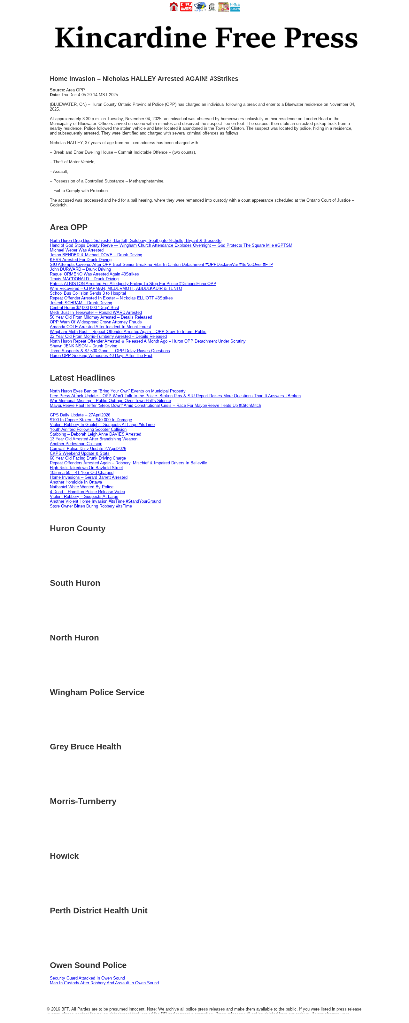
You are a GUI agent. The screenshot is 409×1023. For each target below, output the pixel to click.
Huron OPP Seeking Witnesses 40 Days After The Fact (101, 355)
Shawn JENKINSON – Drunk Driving (83, 346)
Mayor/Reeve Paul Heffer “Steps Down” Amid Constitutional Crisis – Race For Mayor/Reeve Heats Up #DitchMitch (155, 405)
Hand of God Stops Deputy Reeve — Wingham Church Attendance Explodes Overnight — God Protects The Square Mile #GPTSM (171, 245)
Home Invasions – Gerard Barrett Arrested (88, 477)
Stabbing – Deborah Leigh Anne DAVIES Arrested (95, 434)
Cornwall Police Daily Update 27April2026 (88, 448)
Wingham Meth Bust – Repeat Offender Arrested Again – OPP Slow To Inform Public (128, 331)
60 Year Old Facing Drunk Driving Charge (88, 458)
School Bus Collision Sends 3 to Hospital (88, 293)
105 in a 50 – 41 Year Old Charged (81, 472)
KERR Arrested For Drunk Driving (81, 259)
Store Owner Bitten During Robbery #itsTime (91, 506)
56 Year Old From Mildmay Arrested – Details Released (101, 317)
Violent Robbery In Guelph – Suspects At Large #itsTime (102, 424)
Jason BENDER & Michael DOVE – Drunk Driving (96, 254)
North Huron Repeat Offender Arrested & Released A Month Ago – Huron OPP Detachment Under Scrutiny (148, 341)
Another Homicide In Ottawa (76, 482)
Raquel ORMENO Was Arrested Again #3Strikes (94, 274)
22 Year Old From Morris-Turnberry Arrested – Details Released (108, 336)
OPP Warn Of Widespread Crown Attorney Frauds (96, 322)
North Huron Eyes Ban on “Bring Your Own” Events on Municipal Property (118, 391)
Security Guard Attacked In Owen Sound (87, 978)
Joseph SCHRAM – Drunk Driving (81, 302)
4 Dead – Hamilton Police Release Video (87, 491)
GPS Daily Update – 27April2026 (80, 415)
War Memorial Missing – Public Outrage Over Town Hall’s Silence (110, 400)
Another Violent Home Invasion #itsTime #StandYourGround (105, 501)
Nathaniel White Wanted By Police (81, 486)
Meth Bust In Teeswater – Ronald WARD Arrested (96, 312)
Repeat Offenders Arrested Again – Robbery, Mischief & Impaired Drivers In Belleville (128, 463)
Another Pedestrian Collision (76, 443)
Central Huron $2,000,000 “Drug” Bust (84, 307)
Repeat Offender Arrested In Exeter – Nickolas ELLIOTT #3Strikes (111, 298)
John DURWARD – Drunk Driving (80, 269)
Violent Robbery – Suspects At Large (84, 496)
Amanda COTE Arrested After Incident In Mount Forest (100, 326)
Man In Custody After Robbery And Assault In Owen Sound (104, 982)
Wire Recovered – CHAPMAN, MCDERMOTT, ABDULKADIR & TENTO (116, 288)
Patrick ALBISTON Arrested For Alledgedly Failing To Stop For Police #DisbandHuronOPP (133, 283)
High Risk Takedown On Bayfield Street (86, 467)
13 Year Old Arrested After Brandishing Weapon (93, 439)
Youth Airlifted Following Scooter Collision (88, 429)
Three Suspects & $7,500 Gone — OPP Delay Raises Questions (110, 350)
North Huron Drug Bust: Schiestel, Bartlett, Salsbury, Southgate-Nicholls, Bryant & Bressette (135, 240)
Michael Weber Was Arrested (77, 250)
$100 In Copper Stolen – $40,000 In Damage (91, 419)
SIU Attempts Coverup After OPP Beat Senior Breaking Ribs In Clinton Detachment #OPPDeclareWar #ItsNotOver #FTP (161, 264)
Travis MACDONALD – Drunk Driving (84, 278)
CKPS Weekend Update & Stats (80, 453)
